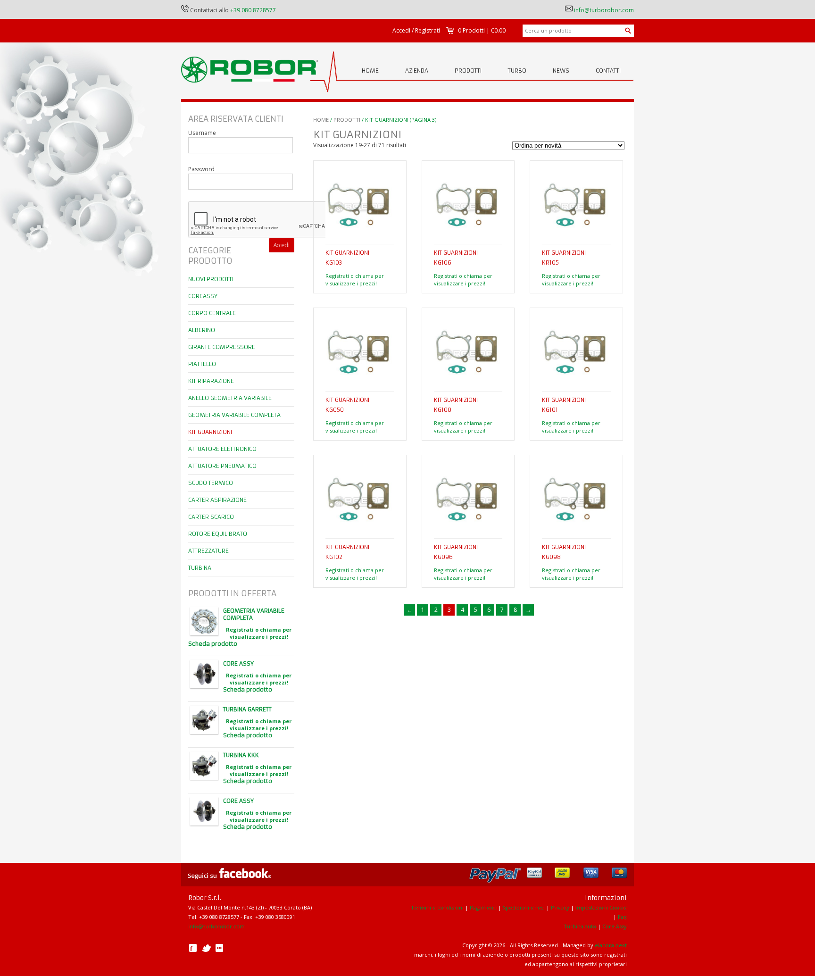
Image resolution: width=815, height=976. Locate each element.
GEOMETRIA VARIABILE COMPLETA (253, 614)
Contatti (608, 70)
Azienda (416, 70)
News (561, 70)
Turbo (517, 70)
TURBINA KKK (241, 755)
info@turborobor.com (604, 10)
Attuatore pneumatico (222, 465)
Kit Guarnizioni (210, 431)
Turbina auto (580, 926)
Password (201, 169)
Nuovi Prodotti (210, 279)
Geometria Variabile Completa (234, 414)
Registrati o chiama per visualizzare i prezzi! (354, 279)
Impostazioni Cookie (601, 907)
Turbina (199, 567)
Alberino (201, 330)
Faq (622, 916)
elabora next (611, 945)
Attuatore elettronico (222, 448)
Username (202, 133)
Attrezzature (208, 550)
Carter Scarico (211, 516)
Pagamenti (483, 907)
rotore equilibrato (217, 533)
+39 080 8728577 (253, 10)
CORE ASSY (238, 663)
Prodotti (468, 70)
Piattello (202, 363)
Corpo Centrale (212, 313)
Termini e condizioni (437, 907)
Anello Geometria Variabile (230, 397)
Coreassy (202, 296)
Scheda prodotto (212, 643)
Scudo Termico (210, 482)
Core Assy (614, 926)
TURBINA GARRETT (247, 709)
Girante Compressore (221, 346)
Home (370, 70)
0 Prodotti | (482, 30)
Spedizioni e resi (524, 907)
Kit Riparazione (211, 380)
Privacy (560, 907)
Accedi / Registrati (416, 30)
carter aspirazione (217, 499)
